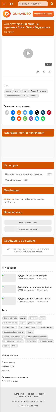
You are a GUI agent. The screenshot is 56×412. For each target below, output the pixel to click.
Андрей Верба (10, 318)
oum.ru (8, 91)
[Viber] (31, 118)
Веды (38, 323)
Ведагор (33, 318)
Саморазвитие (46, 327)
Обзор (31, 394)
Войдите (8, 199)
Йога (25, 91)
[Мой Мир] (31, 112)
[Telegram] (25, 112)
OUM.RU (40, 401)
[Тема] (10, 4)
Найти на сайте (8, 366)
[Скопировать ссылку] (7, 112)
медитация (31, 341)
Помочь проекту (8, 362)
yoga (17, 91)
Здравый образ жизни (13, 332)
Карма (30, 332)
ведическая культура (13, 341)
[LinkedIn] (13, 118)
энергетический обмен (16, 95)
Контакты (5, 370)
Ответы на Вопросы (12, 336)
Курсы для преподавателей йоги (34, 287)
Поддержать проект (28, 229)
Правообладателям (10, 381)
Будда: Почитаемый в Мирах (32, 275)
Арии (6, 346)
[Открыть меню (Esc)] (3, 4)
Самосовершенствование (36, 336)
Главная (19, 394)
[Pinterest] (49, 112)
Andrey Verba (10, 327)
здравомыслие (45, 341)
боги (14, 346)
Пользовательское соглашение (15, 377)
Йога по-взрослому (27, 327)
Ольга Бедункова (38, 91)
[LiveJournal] (43, 112)
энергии (33, 95)
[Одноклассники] (19, 112)
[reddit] (19, 118)
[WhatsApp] (25, 118)
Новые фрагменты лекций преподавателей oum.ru (25, 174)
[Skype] (37, 118)
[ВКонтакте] (13, 112)
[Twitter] (37, 112)
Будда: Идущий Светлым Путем (34, 298)
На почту (9, 31)
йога (23, 323)
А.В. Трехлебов (10, 323)
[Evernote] (43, 118)
